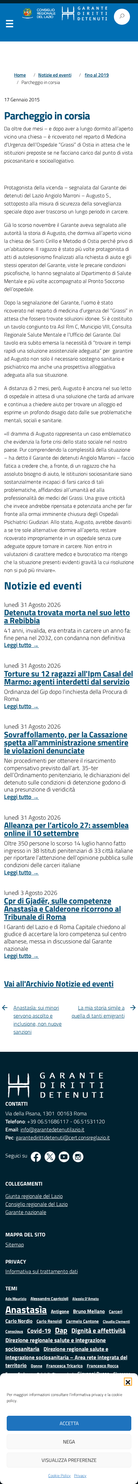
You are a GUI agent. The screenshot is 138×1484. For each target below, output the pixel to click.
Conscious (14, 1331)
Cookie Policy (59, 1475)
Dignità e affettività (98, 1330)
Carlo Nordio (18, 1321)
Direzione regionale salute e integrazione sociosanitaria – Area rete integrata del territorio (66, 1357)
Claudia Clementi (116, 1321)
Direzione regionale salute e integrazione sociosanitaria (55, 1344)
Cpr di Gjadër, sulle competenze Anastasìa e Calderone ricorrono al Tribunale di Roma (62, 909)
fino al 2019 (97, 75)
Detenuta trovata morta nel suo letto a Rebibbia (67, 616)
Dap (61, 1329)
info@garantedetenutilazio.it (52, 1129)
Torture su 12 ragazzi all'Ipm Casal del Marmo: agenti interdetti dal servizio (68, 677)
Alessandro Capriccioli (49, 1298)
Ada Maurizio (15, 1298)
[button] (128, 1381)
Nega (69, 1442)
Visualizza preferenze (69, 1460)
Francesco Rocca (103, 1365)
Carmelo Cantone (82, 1321)
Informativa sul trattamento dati (41, 1271)
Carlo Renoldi (49, 1321)
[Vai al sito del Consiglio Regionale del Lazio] (38, 13)
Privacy (80, 1475)
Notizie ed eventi (54, 75)
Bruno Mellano (89, 1311)
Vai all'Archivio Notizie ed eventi (59, 984)
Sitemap (14, 1244)
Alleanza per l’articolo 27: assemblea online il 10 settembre (66, 829)
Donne (36, 1366)
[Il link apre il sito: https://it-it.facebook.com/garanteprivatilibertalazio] (35, 1156)
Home (20, 75)
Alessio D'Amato (85, 1298)
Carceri (115, 1311)
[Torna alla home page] (84, 13)
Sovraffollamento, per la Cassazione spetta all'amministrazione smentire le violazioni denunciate (66, 742)
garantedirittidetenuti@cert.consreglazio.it (63, 1137)
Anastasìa (26, 1309)
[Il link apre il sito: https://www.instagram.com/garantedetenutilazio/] (78, 1156)
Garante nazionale (25, 1212)
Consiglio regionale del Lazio (36, 1204)
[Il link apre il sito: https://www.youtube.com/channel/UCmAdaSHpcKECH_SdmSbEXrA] (64, 1156)
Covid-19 (39, 1330)
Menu (9, 25)
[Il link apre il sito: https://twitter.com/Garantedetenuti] (50, 1156)
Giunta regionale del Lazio (34, 1196)
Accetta (69, 1423)
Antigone (60, 1311)
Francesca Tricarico (64, 1366)
